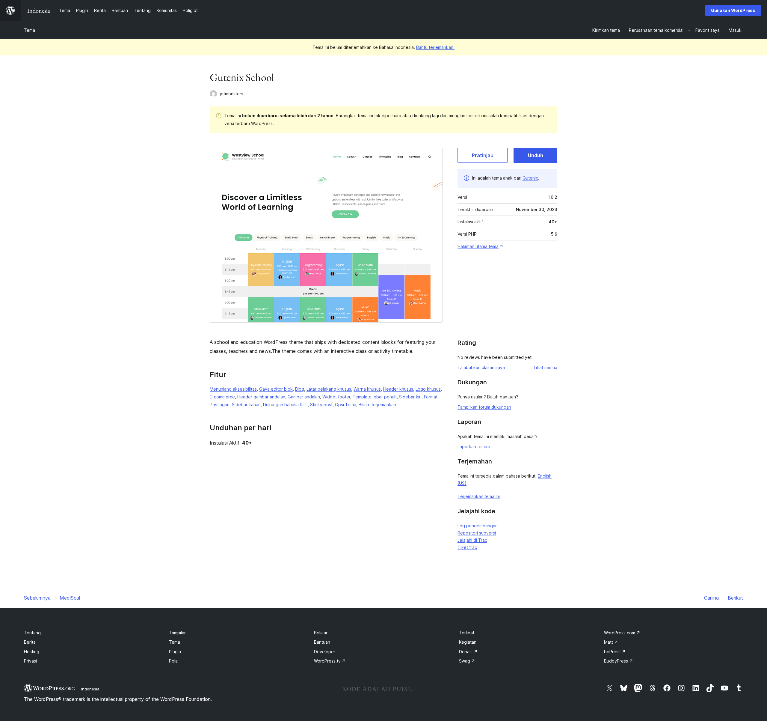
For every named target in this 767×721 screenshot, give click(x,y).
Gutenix (530, 177)
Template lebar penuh (375, 396)
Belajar (320, 632)
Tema (29, 30)
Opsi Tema (345, 404)
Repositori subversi (477, 532)
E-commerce (222, 396)
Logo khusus (428, 389)
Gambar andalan (304, 396)
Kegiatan (467, 642)
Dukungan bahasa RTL (285, 404)
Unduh (535, 155)
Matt (611, 642)
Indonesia (90, 689)
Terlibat (466, 632)
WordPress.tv (330, 660)
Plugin (175, 651)
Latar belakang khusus (329, 389)
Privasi (30, 660)
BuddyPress (618, 660)
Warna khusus (367, 389)
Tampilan (178, 632)
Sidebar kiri (410, 396)
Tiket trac (467, 547)
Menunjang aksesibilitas (233, 389)
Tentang (32, 632)
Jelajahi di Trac (472, 540)
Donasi (468, 651)
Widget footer (336, 396)
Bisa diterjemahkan (377, 404)
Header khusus (398, 389)
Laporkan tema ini (475, 446)
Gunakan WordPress (733, 10)
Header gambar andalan (261, 396)
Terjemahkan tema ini (479, 496)
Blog (299, 389)
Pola (173, 660)
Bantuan (322, 642)
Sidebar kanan (246, 404)
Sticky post (321, 404)
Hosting (31, 651)
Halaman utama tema (478, 246)
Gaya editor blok (276, 389)
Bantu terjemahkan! (435, 47)
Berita (30, 642)
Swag (467, 660)
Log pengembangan (478, 525)
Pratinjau (482, 155)
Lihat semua (545, 367)
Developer (324, 651)
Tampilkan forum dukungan (484, 407)
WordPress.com (622, 632)
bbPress (615, 651)
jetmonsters (231, 93)
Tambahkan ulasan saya (481, 367)
